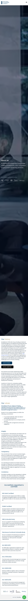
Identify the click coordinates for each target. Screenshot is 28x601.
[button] (26, 2)
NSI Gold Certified (8, 493)
